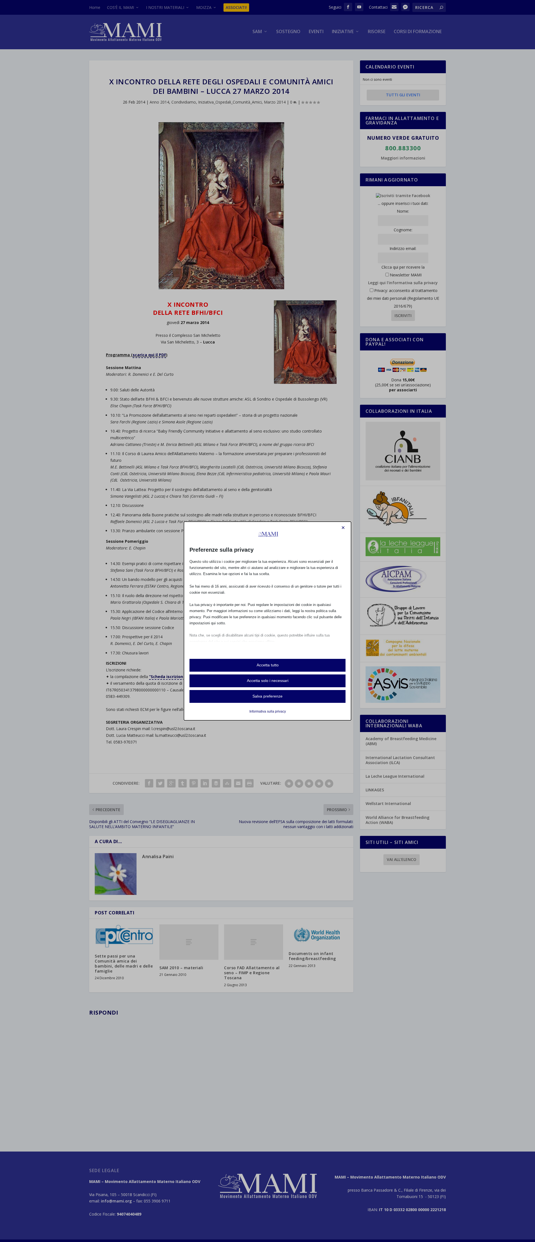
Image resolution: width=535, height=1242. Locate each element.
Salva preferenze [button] (267, 696)
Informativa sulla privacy (267, 711)
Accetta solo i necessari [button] (267, 680)
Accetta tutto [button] (268, 665)
